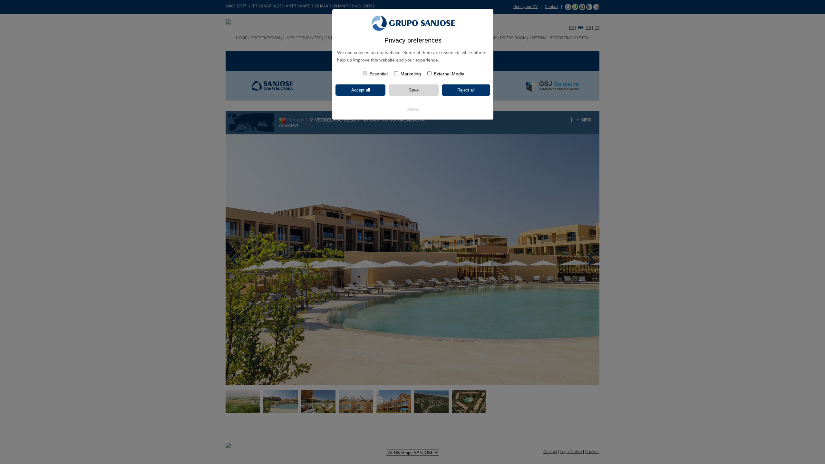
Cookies (412, 109)
